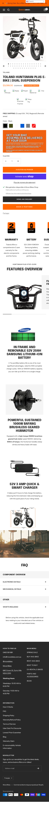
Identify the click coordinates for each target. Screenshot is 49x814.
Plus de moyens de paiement (24, 182)
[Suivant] (45, 66)
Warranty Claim (8, 741)
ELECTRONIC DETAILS (11, 582)
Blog (4, 737)
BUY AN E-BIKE (33, 657)
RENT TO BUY (32, 665)
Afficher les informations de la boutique (18, 193)
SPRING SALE (32, 652)
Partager (6, 213)
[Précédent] (4, 66)
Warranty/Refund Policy (12, 720)
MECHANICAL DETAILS (12, 589)
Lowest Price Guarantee (12, 732)
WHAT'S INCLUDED (10, 607)
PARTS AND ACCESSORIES (32, 675)
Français (7, 778)
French (31, 1)
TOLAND (6, 72)
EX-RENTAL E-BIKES (35, 669)
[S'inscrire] (38, 768)
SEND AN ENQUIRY (24, 199)
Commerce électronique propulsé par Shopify (28, 785)
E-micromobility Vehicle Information (12, 746)
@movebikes (7, 661)
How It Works (8, 707)
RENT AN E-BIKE (33, 661)
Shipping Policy (8, 715)
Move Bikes (7, 666)
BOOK (29, 681)
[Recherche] (8, 10)
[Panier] (45, 10)
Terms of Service (9, 724)
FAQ (4, 711)
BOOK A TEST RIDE (24, 207)
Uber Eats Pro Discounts (12, 728)
